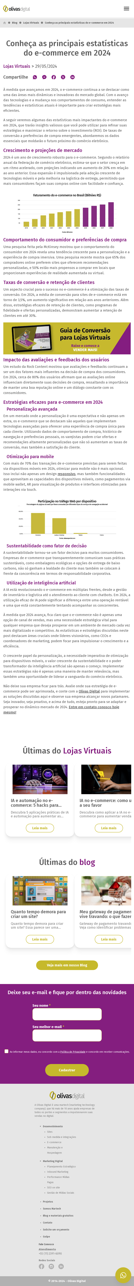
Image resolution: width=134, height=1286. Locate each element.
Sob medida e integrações (61, 1137)
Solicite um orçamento (56, 1229)
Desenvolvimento (53, 1126)
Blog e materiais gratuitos (58, 1215)
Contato (47, 1222)
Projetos (48, 1201)
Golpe (46, 1236)
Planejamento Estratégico (61, 1166)
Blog (14, 22)
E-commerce (54, 1142)
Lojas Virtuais (31, 22)
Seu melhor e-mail (48, 1027)
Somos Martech (52, 1208)
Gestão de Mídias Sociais (60, 1192)
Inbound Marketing (57, 1171)
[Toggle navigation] (126, 9)
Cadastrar (67, 1070)
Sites (50, 1131)
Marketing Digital (53, 1161)
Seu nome (41, 1005)
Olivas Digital (89, 691)
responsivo (66, 474)
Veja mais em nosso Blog (67, 965)
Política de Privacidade (72, 1051)
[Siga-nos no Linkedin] (61, 1266)
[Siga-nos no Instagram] (51, 1266)
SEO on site (53, 1187)
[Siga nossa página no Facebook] (41, 1266)
